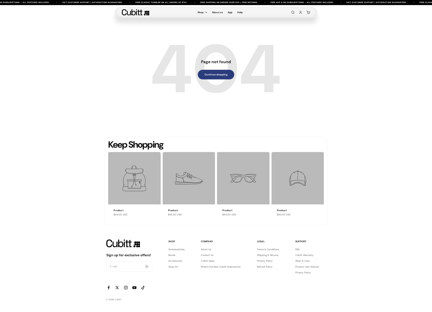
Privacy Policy (265, 260)
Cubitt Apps (207, 260)
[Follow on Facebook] (108, 287)
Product (119, 210)
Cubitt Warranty (304, 255)
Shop (201, 12)
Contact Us (207, 255)
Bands (171, 255)
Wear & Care (302, 260)
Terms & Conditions (268, 249)
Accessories (175, 260)
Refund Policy (265, 266)
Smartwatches (176, 249)
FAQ (297, 249)
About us (217, 12)
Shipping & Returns (268, 255)
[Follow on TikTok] (143, 287)
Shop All (173, 266)
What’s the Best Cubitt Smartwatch (221, 266)
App (230, 12)
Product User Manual (307, 266)
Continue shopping (216, 74)
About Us (206, 249)
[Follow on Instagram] (126, 287)
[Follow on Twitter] (117, 287)
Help (240, 12)
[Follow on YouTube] (134, 287)
